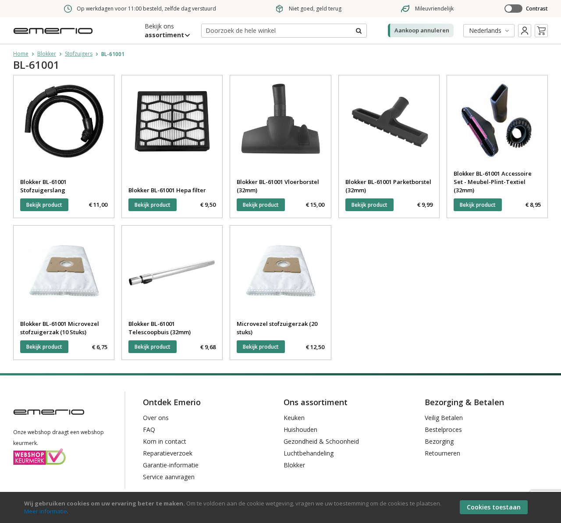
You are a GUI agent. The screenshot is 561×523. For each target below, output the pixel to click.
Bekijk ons (164, 30)
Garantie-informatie (171, 465)
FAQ (149, 429)
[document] (281, 507)
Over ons (156, 417)
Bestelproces (443, 429)
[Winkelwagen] (541, 30)
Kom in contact (164, 441)
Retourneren (442, 453)
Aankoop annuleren (421, 30)
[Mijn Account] (524, 30)
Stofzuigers (78, 53)
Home (20, 53)
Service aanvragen (169, 477)
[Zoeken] (358, 30)
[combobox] (284, 31)
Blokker (46, 53)
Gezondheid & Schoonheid (321, 441)
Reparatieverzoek (167, 453)
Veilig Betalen (444, 417)
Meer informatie (45, 511)
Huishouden (300, 429)
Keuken (294, 417)
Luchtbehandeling (309, 453)
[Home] (54, 36)
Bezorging (439, 441)
